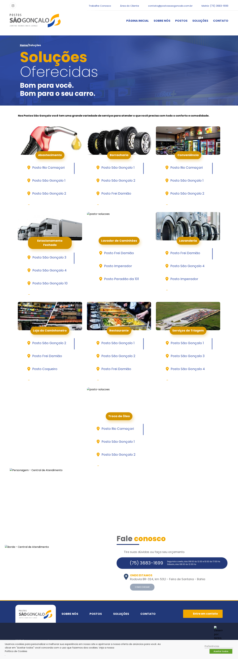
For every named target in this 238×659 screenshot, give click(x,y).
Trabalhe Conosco (100, 6)
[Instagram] (13, 5)
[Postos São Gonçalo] (35, 20)
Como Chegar (142, 587)
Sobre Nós (162, 21)
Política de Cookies (16, 651)
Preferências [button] (212, 646)
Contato (220, 21)
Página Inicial (137, 21)
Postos (181, 21)
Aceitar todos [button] (221, 651)
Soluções (200, 21)
